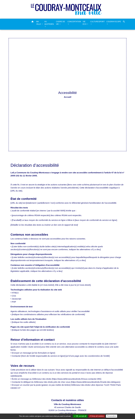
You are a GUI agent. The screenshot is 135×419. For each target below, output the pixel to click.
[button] (32, 22)
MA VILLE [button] (38, 23)
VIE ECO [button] (85, 23)
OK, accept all (80, 416)
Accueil (67, 97)
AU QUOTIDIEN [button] (49, 23)
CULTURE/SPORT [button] (97, 21)
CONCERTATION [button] (74, 21)
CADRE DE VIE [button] (60, 23)
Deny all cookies (97, 416)
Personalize (111, 416)
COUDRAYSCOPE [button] (113, 21)
